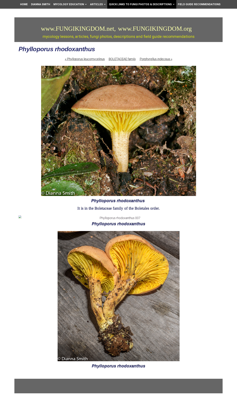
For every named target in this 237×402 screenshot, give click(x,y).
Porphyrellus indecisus (156, 59)
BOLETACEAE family (122, 59)
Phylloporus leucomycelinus (85, 59)
